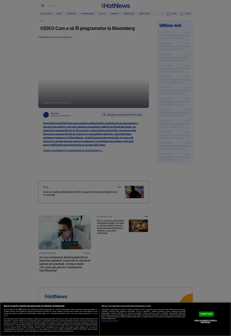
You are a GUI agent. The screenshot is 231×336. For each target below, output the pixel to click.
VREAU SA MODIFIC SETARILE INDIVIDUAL (205, 321)
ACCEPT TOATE (206, 314)
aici (5, 327)
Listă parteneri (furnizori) (110, 321)
